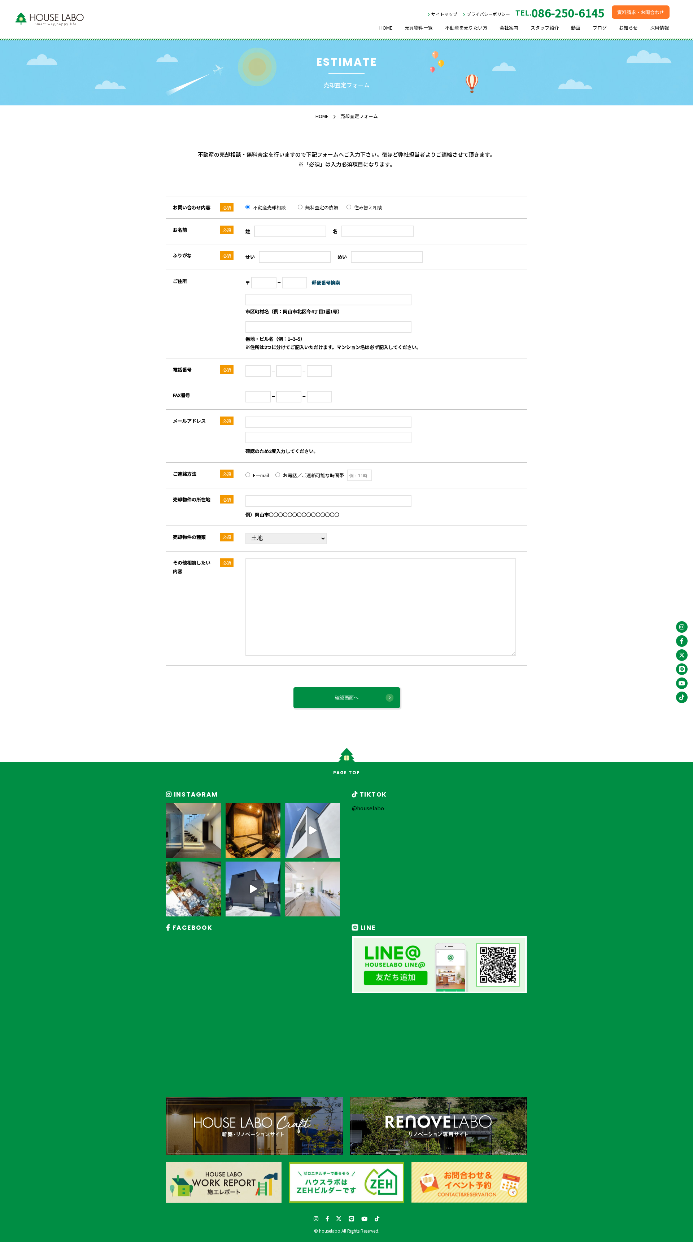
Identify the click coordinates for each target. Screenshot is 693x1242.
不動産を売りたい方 (466, 27)
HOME (385, 27)
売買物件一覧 (419, 27)
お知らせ (628, 27)
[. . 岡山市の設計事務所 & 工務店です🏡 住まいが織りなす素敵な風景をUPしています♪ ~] (193, 830)
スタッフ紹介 (545, 27)
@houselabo (368, 808)
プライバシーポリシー (488, 14)
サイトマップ (444, 14)
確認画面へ (346, 697)
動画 (575, 27)
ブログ (600, 27)
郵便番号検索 (326, 282)
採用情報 (659, 27)
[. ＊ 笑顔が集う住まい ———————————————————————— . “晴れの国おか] (253, 889)
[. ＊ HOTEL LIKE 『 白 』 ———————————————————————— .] (312, 830)
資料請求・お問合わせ (640, 12)
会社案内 (509, 27)
